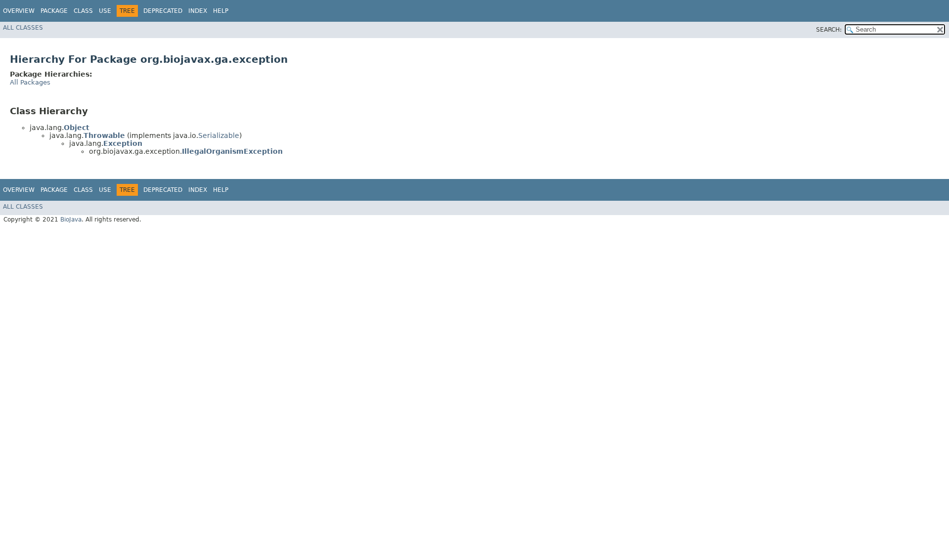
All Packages (30, 82)
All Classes (23, 27)
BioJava (71, 219)
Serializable (218, 135)
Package (54, 10)
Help (220, 10)
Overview (19, 10)
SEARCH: (829, 29)
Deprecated (162, 10)
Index (197, 10)
